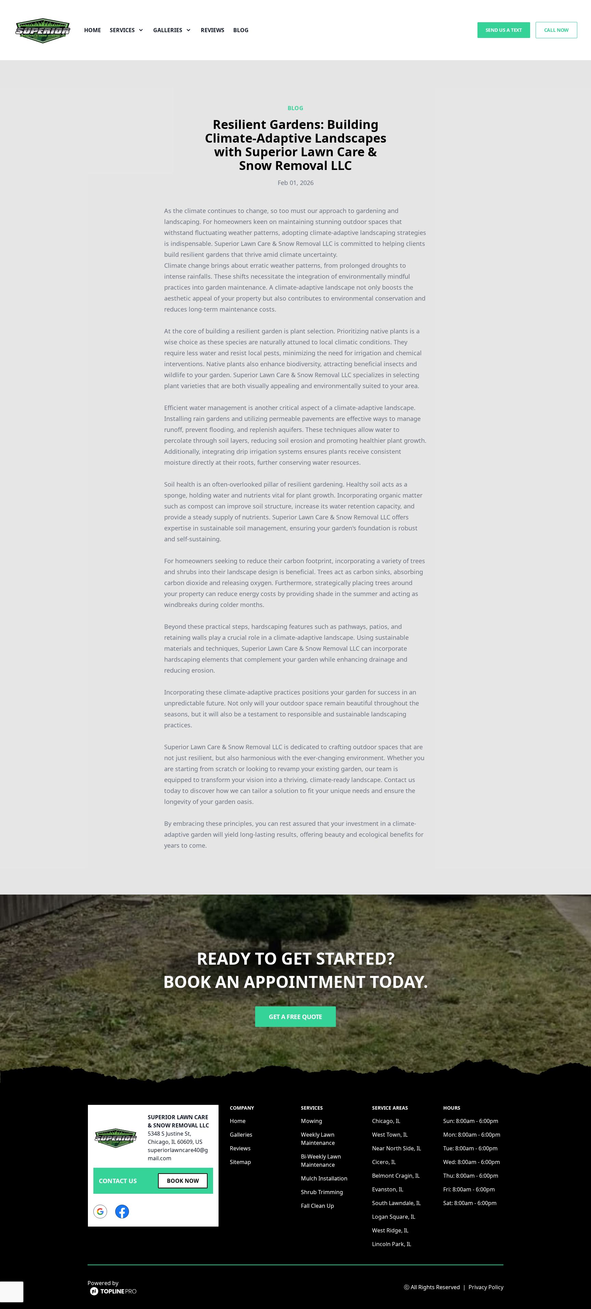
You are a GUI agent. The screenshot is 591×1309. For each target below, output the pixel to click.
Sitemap (240, 1162)
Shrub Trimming (322, 1192)
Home (92, 30)
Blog (241, 30)
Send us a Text (504, 30)
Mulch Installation (324, 1178)
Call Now (556, 30)
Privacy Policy (486, 1287)
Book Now (183, 1181)
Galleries (241, 1134)
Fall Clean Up (317, 1205)
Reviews (212, 30)
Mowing (311, 1121)
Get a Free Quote (295, 1017)
